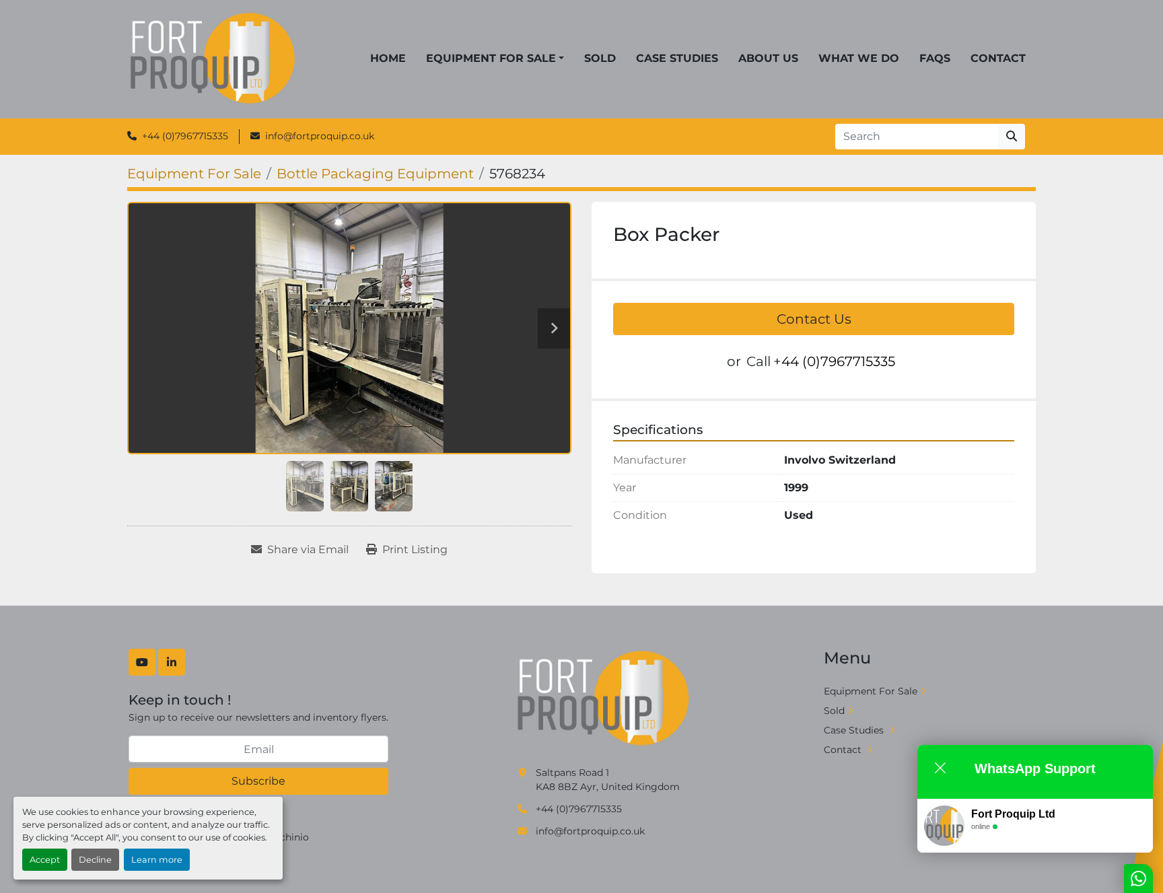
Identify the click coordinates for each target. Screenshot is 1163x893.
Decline (95, 860)
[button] (495, 58)
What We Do (858, 58)
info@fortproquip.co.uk (319, 136)
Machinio (287, 837)
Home (388, 58)
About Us (768, 58)
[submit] (1011, 136)
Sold (600, 58)
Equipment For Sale (491, 58)
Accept (45, 860)
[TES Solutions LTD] (604, 698)
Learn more (156, 860)
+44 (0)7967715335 (185, 136)
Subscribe (258, 781)
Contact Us (814, 319)
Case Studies (677, 58)
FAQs (934, 58)
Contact (998, 58)
